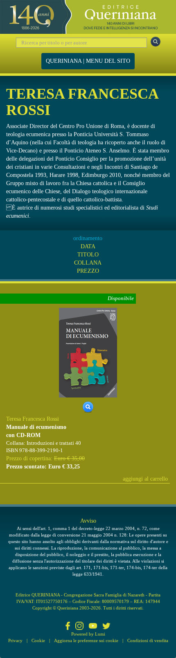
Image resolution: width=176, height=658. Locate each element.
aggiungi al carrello (145, 479)
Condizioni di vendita (147, 640)
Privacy (15, 640)
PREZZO (88, 271)
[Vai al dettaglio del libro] (88, 352)
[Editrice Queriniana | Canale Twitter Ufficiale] (106, 627)
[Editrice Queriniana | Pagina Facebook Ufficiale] (67, 627)
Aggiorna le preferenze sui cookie (86, 640)
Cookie (38, 640)
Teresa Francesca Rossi (32, 419)
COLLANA (88, 263)
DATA (88, 246)
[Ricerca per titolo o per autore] (155, 41)
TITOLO (88, 255)
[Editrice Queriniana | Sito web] (88, 17)
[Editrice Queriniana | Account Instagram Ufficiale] (79, 627)
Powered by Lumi (88, 634)
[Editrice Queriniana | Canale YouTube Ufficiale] (93, 627)
